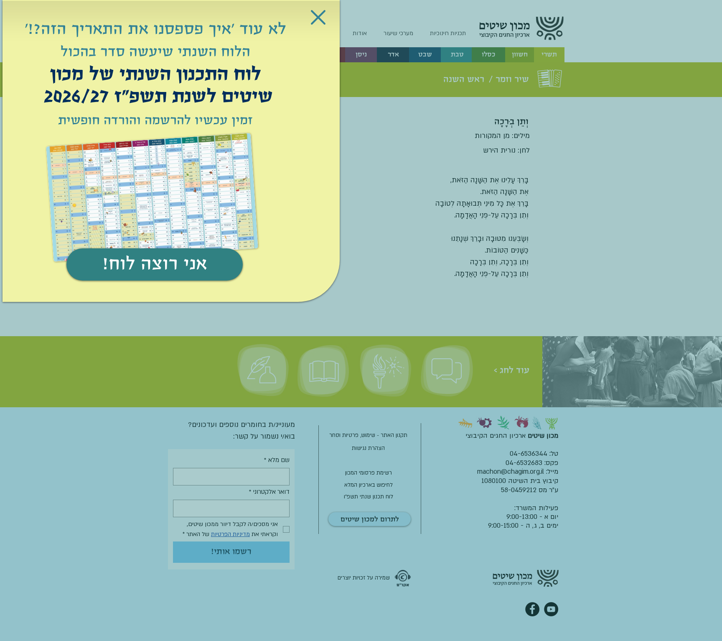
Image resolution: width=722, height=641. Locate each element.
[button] (318, 17)
